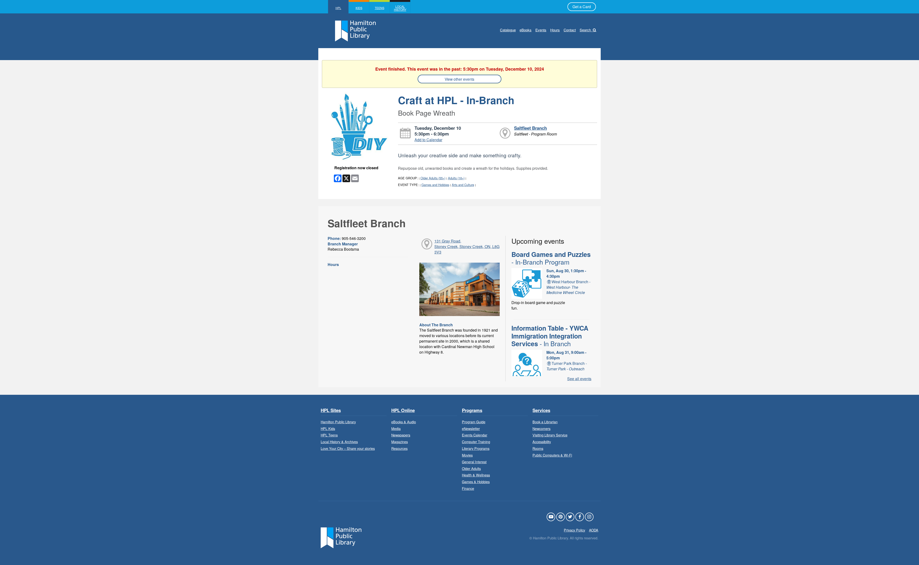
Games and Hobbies (435, 184)
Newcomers (541, 428)
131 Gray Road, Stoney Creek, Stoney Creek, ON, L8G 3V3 (466, 246)
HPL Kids (328, 428)
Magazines (399, 441)
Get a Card (582, 6)
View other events (459, 79)
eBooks (526, 29)
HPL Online (403, 410)
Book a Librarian (545, 421)
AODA (593, 529)
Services (541, 410)
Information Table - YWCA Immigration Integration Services (549, 335)
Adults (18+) (456, 178)
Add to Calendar (428, 139)
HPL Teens (329, 434)
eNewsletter (471, 428)
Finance (468, 488)
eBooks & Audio (403, 421)
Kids (359, 8)
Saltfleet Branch (530, 128)
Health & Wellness (476, 474)
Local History (400, 7)
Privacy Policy (574, 529)
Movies (467, 455)
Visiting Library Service (549, 434)
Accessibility (541, 441)
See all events (579, 378)
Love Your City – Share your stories (348, 448)
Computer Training (476, 441)
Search (585, 29)
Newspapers (400, 434)
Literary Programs (475, 448)
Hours (555, 29)
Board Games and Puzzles (551, 258)
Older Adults (471, 468)
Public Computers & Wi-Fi (552, 455)
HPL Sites (331, 410)
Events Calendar (474, 434)
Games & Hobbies (476, 481)
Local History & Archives (339, 441)
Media (396, 428)
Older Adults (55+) (432, 178)
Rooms (537, 448)
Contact (570, 29)
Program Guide (473, 421)
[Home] (341, 537)
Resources (399, 448)
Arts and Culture (463, 184)
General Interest (474, 461)
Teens (379, 8)
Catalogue (508, 29)
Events (540, 29)
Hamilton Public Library (338, 421)
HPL (338, 8)
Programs (472, 410)
